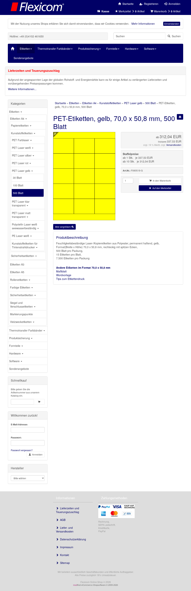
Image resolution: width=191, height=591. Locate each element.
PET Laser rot (20, 163)
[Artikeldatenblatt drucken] (180, 117)
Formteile (15, 346)
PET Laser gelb (21, 171)
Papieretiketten (20, 125)
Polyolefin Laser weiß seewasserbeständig (24, 226)
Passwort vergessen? (22, 450)
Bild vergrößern (63, 226)
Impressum (66, 547)
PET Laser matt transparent (21, 215)
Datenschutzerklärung (72, 539)
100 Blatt (18, 185)
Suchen (175, 36)
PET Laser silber (22, 155)
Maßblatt (61, 271)
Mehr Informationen (143, 23)
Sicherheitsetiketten (23, 256)
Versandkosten (173, 144)
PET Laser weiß (22, 148)
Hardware (15, 353)
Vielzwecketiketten (21, 322)
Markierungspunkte (21, 314)
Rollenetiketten (19, 280)
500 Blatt (18, 193)
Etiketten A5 (17, 272)
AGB (62, 520)
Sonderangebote (19, 369)
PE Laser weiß (21, 236)
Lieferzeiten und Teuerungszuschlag (67, 510)
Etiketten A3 (17, 264)
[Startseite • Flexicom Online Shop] (36, 6)
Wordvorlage (63, 275)
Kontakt (64, 555)
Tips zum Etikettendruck (70, 279)
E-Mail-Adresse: (19, 424)
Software (14, 361)
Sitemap (64, 563)
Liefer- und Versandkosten (64, 529)
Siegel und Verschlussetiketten (22, 304)
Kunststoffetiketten (22, 133)
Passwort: (16, 437)
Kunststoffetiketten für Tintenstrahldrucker (24, 245)
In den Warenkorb (161, 180)
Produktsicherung (20, 338)
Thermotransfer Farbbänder (26, 330)
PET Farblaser (21, 140)
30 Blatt (17, 177)
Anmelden (37, 454)
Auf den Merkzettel (161, 188)
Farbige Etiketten (20, 287)
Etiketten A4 (17, 118)
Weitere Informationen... (22, 89)
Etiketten (14, 111)
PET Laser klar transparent (20, 203)
